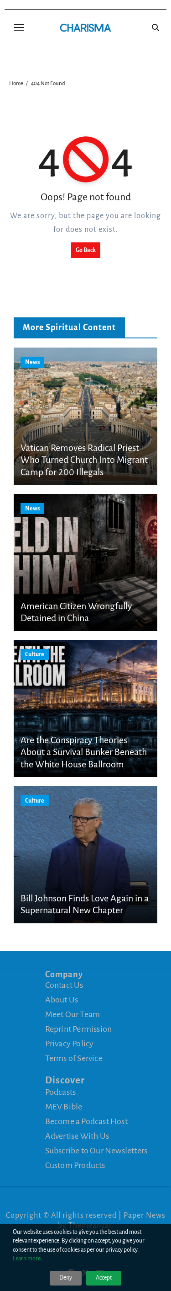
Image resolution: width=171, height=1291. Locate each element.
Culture (34, 654)
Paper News (145, 1215)
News (32, 362)
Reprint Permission (78, 1029)
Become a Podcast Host (86, 1120)
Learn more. (27, 1258)
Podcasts (60, 1091)
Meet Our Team (72, 1014)
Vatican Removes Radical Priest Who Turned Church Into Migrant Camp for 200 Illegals (84, 460)
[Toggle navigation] (19, 27)
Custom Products (75, 1164)
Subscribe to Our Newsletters (96, 1150)
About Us (61, 999)
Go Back (86, 250)
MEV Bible (64, 1106)
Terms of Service (74, 1058)
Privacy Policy (69, 1043)
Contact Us (64, 985)
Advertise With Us (77, 1135)
